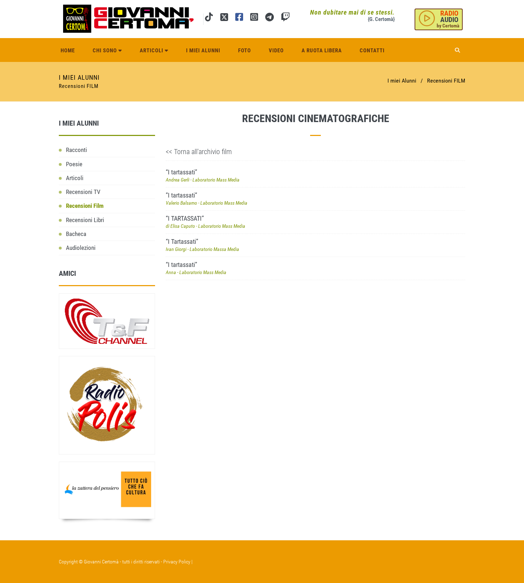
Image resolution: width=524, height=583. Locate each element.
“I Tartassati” (202, 245)
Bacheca (76, 233)
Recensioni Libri (85, 220)
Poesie (74, 164)
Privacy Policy (176, 561)
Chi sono (105, 50)
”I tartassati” (206, 198)
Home (68, 50)
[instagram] (254, 18)
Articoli (152, 50)
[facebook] (239, 18)
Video (276, 50)
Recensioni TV (83, 191)
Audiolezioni (81, 247)
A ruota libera (322, 50)
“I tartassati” (203, 175)
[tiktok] (209, 18)
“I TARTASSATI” (205, 222)
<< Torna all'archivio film (199, 151)
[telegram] (269, 18)
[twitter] (224, 18)
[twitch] (285, 18)
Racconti (76, 149)
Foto (244, 50)
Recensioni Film (85, 205)
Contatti (372, 50)
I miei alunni (203, 50)
